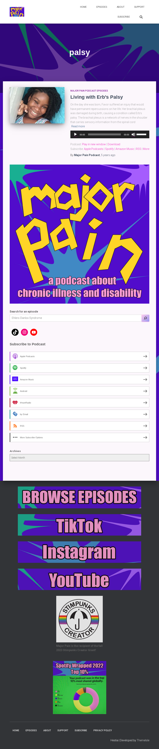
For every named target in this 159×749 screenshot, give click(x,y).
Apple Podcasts (93, 148)
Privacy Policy (102, 730)
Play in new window (94, 144)
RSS (138, 148)
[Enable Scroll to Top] (151, 741)
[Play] (75, 134)
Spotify (109, 148)
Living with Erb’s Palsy (96, 97)
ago (108, 155)
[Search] (145, 318)
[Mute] (133, 134)
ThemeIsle (143, 740)
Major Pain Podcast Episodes (89, 90)
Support (139, 7)
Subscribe (124, 16)
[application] (109, 134)
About (120, 7)
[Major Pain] (17, 12)
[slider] (142, 134)
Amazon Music (125, 148)
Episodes (101, 7)
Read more (78, 126)
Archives (15, 451)
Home (83, 7)
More (146, 148)
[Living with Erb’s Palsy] (37, 105)
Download (114, 144)
